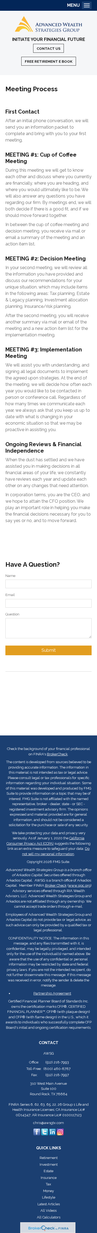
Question (12, 614)
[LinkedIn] (52, 1132)
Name (10, 576)
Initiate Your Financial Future (48, 39)
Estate (48, 1171)
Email (10, 595)
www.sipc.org (79, 885)
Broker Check (56, 885)
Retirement (49, 1158)
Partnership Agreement (52, 993)
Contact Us (48, 49)
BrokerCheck (57, 754)
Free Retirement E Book (48, 61)
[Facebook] (36, 1132)
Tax (48, 1184)
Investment (49, 1164)
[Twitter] (44, 1132)
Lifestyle (48, 1197)
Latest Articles (48, 1204)
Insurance (49, 1178)
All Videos (48, 1211)
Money (48, 1191)
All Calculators (48, 1217)
